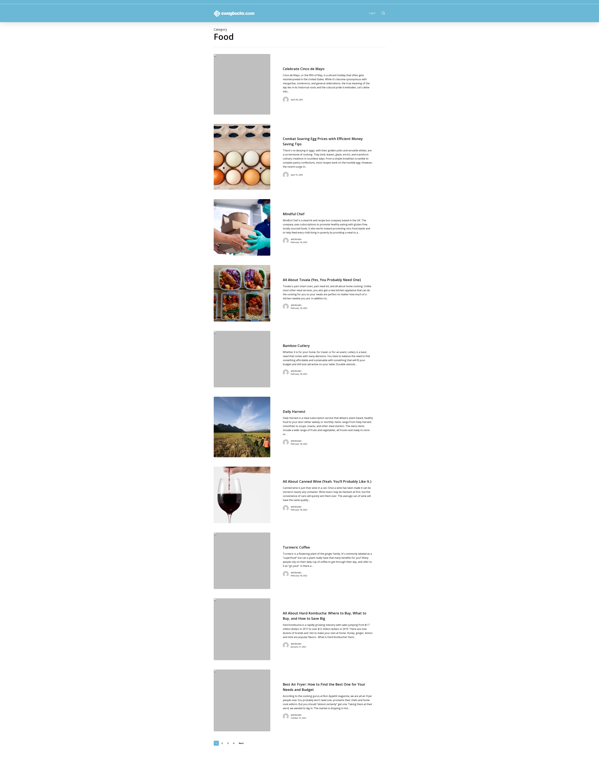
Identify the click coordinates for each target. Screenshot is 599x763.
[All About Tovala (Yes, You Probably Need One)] (242, 293)
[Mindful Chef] (242, 227)
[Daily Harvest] (242, 427)
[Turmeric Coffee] (242, 560)
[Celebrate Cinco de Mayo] (242, 84)
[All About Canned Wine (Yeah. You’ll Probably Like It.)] (242, 495)
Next (241, 743)
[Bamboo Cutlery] (242, 359)
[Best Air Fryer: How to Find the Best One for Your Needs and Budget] (242, 700)
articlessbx (296, 239)
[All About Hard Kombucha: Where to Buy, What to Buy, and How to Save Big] (242, 629)
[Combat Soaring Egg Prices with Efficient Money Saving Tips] (242, 157)
